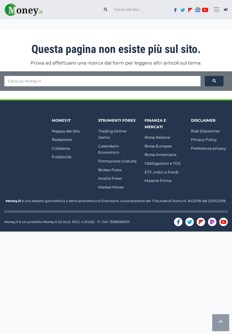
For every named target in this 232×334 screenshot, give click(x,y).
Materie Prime (158, 180)
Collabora (61, 148)
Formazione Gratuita (117, 161)
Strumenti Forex (117, 120)
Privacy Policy (204, 139)
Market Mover (111, 187)
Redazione (62, 139)
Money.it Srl (52, 222)
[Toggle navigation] (216, 9)
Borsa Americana (161, 154)
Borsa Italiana (157, 137)
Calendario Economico (108, 149)
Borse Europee (158, 146)
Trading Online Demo (112, 134)
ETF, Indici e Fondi (162, 172)
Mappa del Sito (66, 131)
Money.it (61, 120)
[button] (225, 9)
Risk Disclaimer (205, 131)
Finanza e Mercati (155, 123)
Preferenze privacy (208, 148)
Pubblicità (61, 157)
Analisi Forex (110, 178)
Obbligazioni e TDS (163, 163)
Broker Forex (110, 170)
